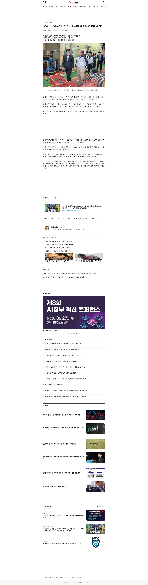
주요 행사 (46, 294)
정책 (51, 22)
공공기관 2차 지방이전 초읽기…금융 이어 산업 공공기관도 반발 (62, 349)
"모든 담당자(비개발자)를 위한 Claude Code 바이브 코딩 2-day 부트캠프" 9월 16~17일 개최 (69, 273)
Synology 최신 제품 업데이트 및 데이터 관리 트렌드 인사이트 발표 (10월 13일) (65, 277)
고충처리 (67, 577)
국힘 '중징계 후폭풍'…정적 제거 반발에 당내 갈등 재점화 (60, 373)
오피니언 (103, 6)
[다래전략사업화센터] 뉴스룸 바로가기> (72, 210)
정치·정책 (96, 6)
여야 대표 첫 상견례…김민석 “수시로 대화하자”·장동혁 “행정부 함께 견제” (65, 396)
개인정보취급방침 (59, 577)
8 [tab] (79, 333)
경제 (74, 6)
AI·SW (45, 6)
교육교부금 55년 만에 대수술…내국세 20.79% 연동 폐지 (61, 361)
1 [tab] (68, 333)
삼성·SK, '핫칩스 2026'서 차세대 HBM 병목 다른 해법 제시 (61, 473)
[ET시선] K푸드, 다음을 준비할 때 (54, 385)
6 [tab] (76, 333)
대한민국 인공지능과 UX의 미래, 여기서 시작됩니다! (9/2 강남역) (61, 36)
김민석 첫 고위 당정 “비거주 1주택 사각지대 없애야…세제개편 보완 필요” (65, 367)
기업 (57, 219)
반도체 (51, 6)
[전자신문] (74, 2)
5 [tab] (74, 333)
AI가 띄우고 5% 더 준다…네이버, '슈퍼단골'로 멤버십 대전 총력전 (68, 229)
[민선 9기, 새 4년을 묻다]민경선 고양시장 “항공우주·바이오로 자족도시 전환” (66, 390)
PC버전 (79, 577)
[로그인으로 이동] (103, 2)
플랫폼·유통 (81, 6)
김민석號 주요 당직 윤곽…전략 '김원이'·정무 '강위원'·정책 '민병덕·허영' (65, 379)
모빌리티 (63, 6)
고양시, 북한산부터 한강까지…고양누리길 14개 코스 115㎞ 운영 (63, 343)
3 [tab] (71, 333)
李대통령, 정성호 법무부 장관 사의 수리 (55, 487)
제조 (98, 219)
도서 (63, 219)
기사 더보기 (62, 227)
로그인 (45, 577)
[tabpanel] (74, 314)
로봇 (69, 219)
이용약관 (51, 577)
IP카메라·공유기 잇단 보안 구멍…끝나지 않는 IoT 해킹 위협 (61, 415)
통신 (69, 6)
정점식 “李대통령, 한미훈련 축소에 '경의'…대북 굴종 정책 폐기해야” (64, 355)
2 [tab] (99, 506)
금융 (52, 219)
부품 (81, 219)
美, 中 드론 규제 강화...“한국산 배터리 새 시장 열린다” (60, 444)
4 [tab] (73, 333)
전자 (57, 6)
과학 (89, 6)
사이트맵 (74, 577)
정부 (87, 219)
